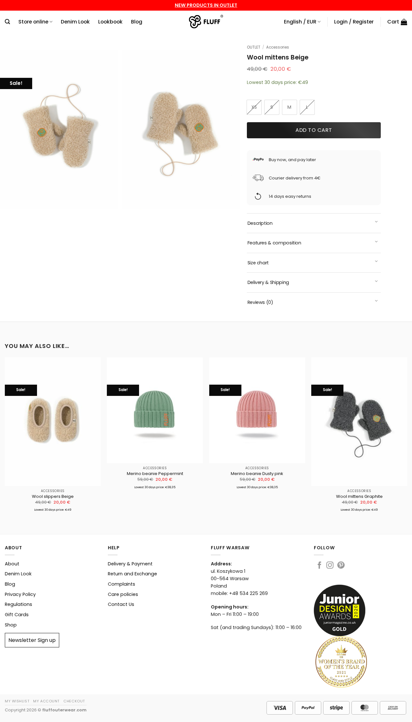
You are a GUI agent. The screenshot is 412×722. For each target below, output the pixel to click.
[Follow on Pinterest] (340, 566)
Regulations (18, 604)
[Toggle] (376, 222)
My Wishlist (17, 701)
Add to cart (313, 130)
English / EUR (300, 21)
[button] (7, 21)
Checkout (74, 701)
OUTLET (253, 47)
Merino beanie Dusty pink (257, 474)
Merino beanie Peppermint (155, 474)
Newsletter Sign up (32, 640)
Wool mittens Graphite (359, 496)
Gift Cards (17, 614)
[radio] (254, 107)
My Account (46, 701)
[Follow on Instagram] (329, 566)
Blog (136, 21)
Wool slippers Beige (53, 496)
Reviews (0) (260, 302)
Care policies (123, 594)
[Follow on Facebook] (319, 566)
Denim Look (75, 21)
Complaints (121, 584)
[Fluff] (206, 22)
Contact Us (121, 604)
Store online (33, 21)
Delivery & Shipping (268, 282)
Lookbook (110, 21)
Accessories (277, 47)
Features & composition (274, 243)
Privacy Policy (20, 594)
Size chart (258, 263)
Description (260, 223)
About (12, 564)
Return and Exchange (132, 574)
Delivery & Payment (130, 564)
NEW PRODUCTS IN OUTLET (206, 5)
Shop (11, 625)
